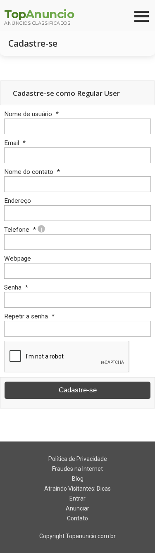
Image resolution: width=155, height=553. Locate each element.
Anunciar (77, 508)
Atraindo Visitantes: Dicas (77, 488)
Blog (77, 478)
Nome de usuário (31, 114)
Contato (77, 518)
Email (15, 143)
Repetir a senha (29, 316)
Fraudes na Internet (77, 468)
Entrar (77, 498)
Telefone (23, 229)
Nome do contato (32, 172)
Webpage (17, 258)
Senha (16, 287)
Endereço (17, 200)
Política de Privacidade (77, 459)
